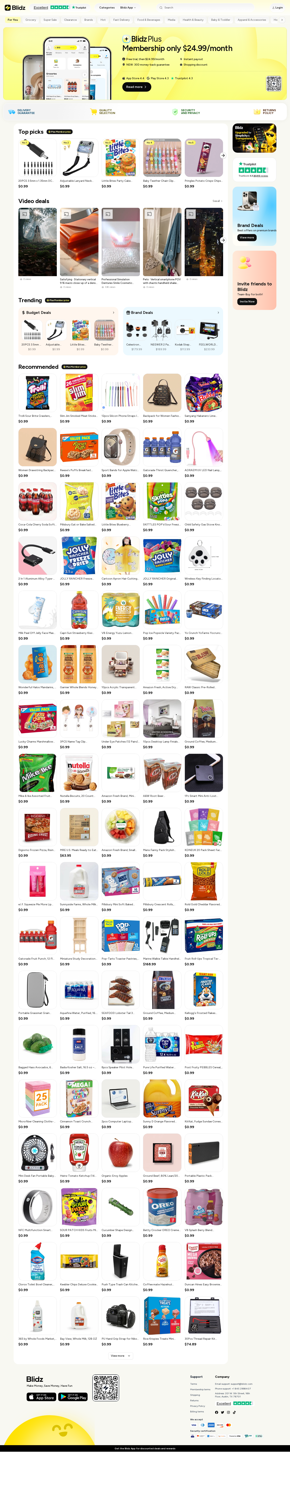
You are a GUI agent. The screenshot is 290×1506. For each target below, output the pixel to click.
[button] (37, 163)
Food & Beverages (148, 20)
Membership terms (200, 1389)
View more (117, 1355)
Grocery (30, 20)
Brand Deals (142, 312)
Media (171, 20)
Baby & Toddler (220, 20)
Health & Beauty (193, 20)
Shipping (195, 1395)
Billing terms (197, 1411)
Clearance (70, 20)
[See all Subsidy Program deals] (218, 312)
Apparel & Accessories (252, 20)
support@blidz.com (242, 1384)
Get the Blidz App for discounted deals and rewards (145, 1448)
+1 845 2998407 (241, 1388)
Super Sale (50, 20)
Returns (194, 1400)
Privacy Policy (197, 1406)
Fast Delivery (121, 20)
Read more (134, 87)
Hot (103, 20)
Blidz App (126, 7)
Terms (193, 1384)
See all (216, 201)
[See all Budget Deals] (113, 312)
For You (13, 20)
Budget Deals (38, 312)
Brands (88, 20)
